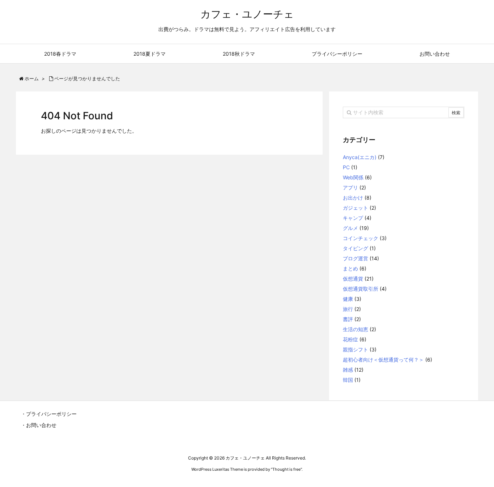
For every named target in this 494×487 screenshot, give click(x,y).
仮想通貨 (353, 278)
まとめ (350, 268)
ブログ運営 (355, 258)
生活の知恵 (355, 329)
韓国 (348, 380)
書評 (348, 319)
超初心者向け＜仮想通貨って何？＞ (383, 359)
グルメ (350, 228)
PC (346, 167)
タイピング (355, 248)
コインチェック (360, 238)
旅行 (348, 309)
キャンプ (353, 218)
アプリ (350, 187)
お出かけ (353, 198)
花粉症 (350, 339)
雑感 (348, 370)
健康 (348, 299)
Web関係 (353, 177)
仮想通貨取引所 (360, 289)
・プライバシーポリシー (49, 414)
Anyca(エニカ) (359, 157)
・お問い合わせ (38, 425)
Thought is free (286, 469)
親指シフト (355, 349)
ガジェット (355, 208)
